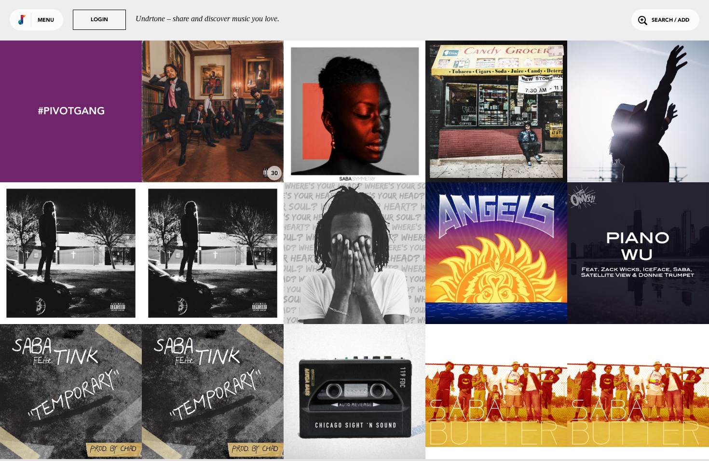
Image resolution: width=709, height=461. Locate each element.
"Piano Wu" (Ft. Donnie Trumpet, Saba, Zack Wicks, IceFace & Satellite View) (638, 288)
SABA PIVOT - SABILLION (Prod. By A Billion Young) (355, 434)
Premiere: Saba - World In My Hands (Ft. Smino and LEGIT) (638, 151)
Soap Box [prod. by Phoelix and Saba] (71, 293)
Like (183, 111)
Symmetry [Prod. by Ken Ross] (354, 155)
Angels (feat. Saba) (496, 297)
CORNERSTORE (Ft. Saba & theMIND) (496, 151)
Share (242, 111)
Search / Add (670, 20)
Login (99, 20)
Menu (46, 20)
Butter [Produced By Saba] (496, 439)
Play (212, 111)
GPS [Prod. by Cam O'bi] (355, 297)
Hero (212, 155)
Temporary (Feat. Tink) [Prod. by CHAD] (71, 434)
